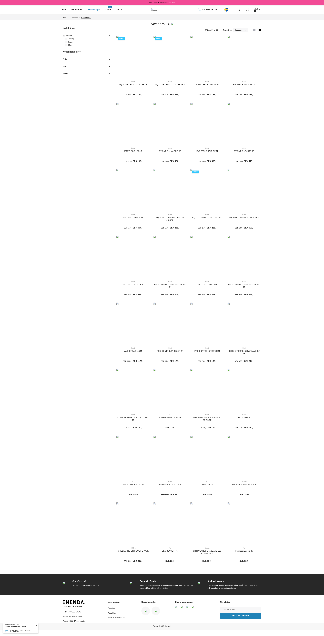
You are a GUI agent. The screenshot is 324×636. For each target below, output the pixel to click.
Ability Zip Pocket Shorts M (170, 484)
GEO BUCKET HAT (170, 551)
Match (70, 45)
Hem (64, 9)
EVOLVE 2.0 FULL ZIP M (133, 284)
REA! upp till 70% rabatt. (162, 3)
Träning (71, 39)
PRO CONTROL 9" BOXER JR (170, 351)
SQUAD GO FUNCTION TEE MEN (170, 84)
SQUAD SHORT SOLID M (244, 84)
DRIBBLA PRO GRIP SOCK (244, 484)
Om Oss (111, 608)
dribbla (244, 481)
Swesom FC (86, 18)
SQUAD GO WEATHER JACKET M (244, 218)
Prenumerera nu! (240, 616)
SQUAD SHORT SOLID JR (207, 84)
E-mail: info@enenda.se (72, 616)
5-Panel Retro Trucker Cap (133, 484)
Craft (133, 82)
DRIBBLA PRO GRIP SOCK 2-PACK (133, 551)
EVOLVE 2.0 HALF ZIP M (207, 151)
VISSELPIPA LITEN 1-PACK (15, 627)
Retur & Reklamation (116, 618)
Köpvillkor (112, 613)
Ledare (70, 42)
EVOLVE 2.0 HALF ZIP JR (170, 151)
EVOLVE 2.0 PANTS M (133, 218)
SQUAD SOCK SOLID (133, 151)
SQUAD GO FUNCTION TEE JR (133, 84)
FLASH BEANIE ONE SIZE (170, 417)
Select (207, 548)
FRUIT (170, 415)
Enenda (155, 626)
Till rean (172, 3)
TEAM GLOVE (244, 417)
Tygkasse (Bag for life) (244, 551)
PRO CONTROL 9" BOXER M (207, 351)
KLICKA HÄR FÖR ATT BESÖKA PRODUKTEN (20, 630)
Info (118, 9)
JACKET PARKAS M (133, 351)
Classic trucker (207, 484)
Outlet (108, 9)
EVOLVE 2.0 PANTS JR (244, 151)
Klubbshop (93, 9)
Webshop (76, 9)
